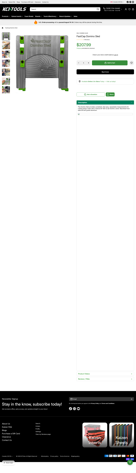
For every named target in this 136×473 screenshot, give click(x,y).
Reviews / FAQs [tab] (84, 379)
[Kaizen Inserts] (94, 435)
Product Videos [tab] (84, 374)
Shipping (79, 48)
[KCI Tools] (14, 9)
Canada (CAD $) (6, 456)
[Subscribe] (131, 399)
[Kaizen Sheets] (121, 435)
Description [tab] (82, 103)
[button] (133, 9)
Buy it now (105, 72)
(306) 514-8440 (113, 8)
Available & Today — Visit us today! (99, 81)
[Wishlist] (129, 9)
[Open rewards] (130, 462)
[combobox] (65, 9)
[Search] (97, 9)
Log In (116, 55)
